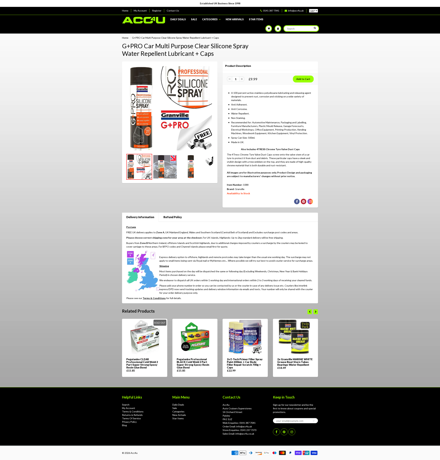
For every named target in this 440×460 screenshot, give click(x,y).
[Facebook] (276, 431)
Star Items (256, 19)
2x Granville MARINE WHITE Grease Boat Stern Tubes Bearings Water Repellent (295, 362)
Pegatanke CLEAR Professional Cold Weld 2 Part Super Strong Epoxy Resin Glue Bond (142, 363)
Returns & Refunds (132, 414)
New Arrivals (235, 19)
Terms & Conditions (154, 298)
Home (125, 10)
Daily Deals (178, 19)
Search (125, 404)
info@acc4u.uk (296, 10)
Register (156, 10)
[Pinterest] (284, 431)
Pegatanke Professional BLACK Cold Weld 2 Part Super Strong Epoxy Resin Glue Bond (193, 363)
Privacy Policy (129, 421)
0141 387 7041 (271, 10)
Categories (210, 19)
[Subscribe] (313, 421)
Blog (124, 425)
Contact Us (173, 10)
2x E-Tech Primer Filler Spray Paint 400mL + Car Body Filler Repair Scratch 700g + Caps (245, 363)
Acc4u (134, 452)
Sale (194, 19)
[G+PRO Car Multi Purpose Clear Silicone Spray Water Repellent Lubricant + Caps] (169, 108)
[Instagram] (291, 431)
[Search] (315, 28)
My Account (140, 10)
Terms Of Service (131, 418)
